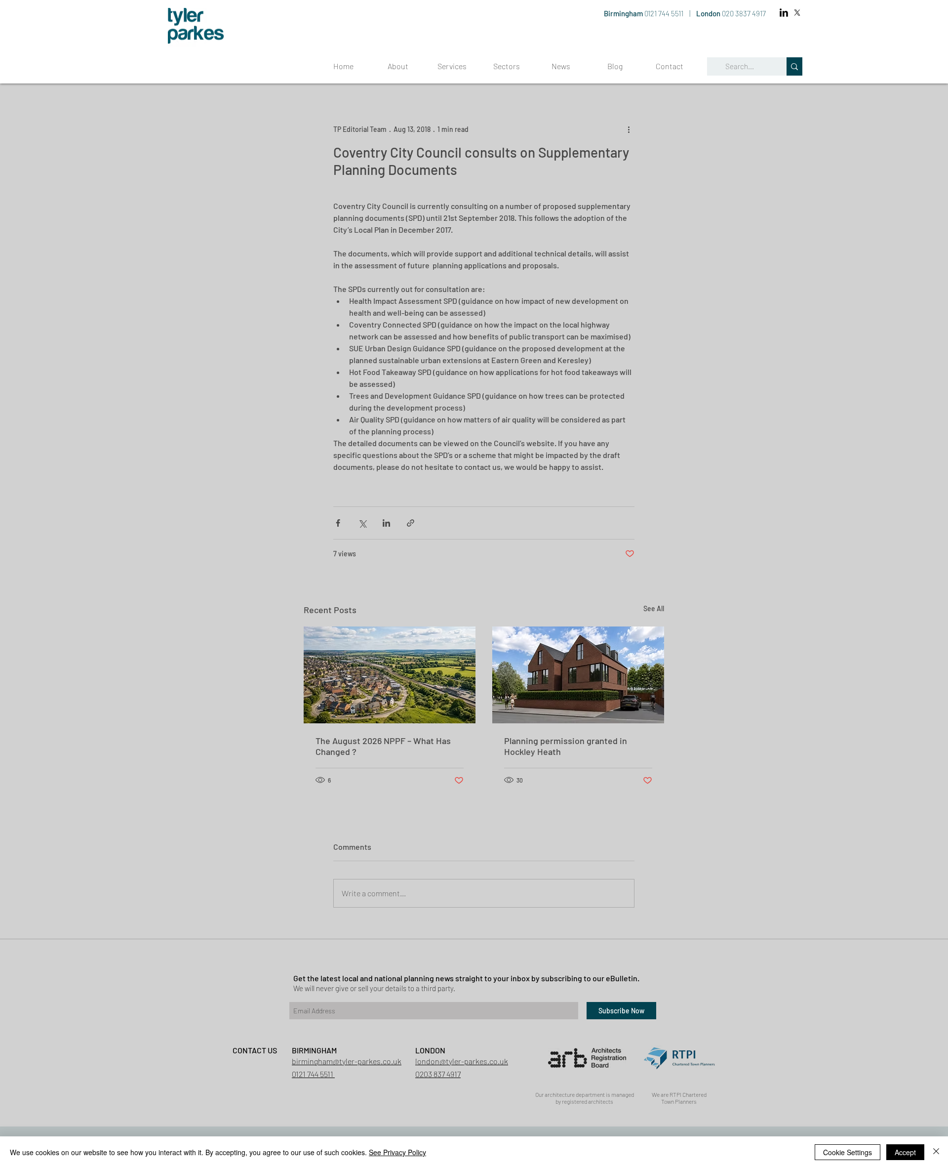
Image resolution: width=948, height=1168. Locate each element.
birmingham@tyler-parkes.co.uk (346, 1061)
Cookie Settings (847, 1152)
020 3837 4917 (744, 13)
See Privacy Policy (397, 1152)
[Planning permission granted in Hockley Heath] (578, 674)
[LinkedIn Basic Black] (784, 12)
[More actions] (628, 129)
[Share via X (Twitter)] (362, 523)
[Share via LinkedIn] (386, 523)
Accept (905, 1152)
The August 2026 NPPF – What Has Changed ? (383, 746)
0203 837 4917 (438, 1074)
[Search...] (794, 66)
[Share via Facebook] (338, 523)
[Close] (936, 1152)
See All (653, 608)
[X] (797, 12)
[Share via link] (410, 523)
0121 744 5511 (664, 13)
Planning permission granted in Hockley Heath (565, 746)
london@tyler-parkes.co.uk (461, 1061)
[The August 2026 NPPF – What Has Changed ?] (389, 674)
